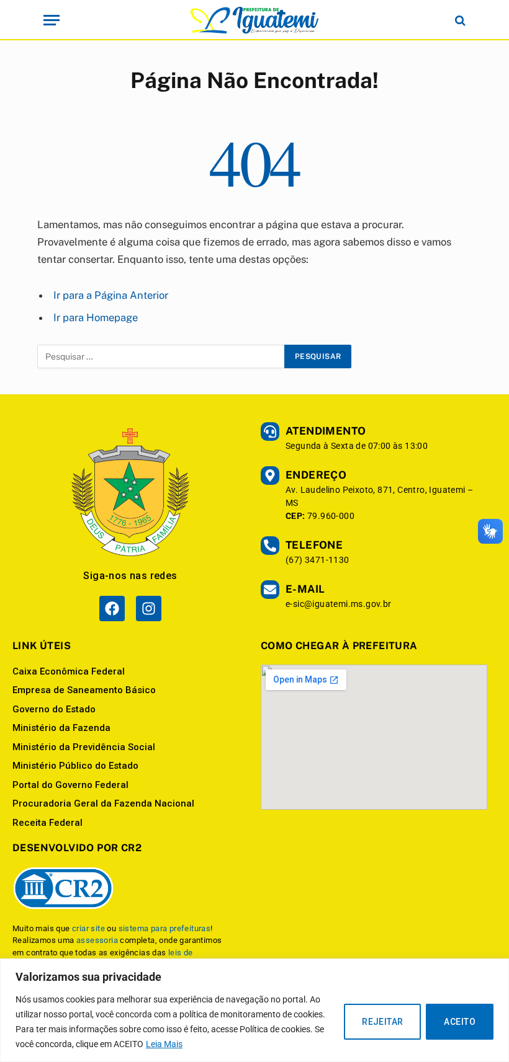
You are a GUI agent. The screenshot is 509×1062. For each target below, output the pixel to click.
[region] (254, 1010)
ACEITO (459, 1022)
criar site (88, 928)
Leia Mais (164, 1044)
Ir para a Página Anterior (110, 295)
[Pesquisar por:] (161, 356)
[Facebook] (112, 608)
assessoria (97, 940)
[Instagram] (148, 608)
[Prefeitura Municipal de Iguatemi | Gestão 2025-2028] (254, 20)
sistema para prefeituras (165, 928)
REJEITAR (382, 1022)
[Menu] (51, 20)
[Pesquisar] (459, 20)
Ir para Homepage (95, 317)
